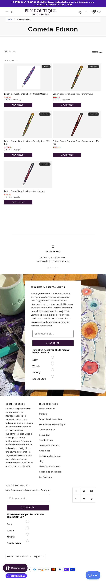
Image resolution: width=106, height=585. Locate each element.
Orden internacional (49, 445)
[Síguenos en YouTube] (84, 498)
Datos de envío (47, 429)
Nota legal (44, 450)
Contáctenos (46, 477)
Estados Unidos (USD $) (17, 556)
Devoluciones (46, 440)
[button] (80, 12)
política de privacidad (50, 471)
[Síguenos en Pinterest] (76, 498)
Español (38, 556)
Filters (95, 51)
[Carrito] (92, 12)
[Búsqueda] (12, 12)
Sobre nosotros (47, 408)
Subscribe (53, 343)
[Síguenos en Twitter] (84, 491)
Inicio (10, 19)
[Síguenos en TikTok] (91, 498)
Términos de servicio (49, 466)
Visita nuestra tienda (50, 456)
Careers (43, 413)
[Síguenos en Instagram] (91, 491)
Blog (41, 461)
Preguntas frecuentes (50, 419)
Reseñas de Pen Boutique (52, 424)
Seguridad (44, 434)
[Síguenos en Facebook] (76, 491)
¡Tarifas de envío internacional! (53, 261)
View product (18, 105)
